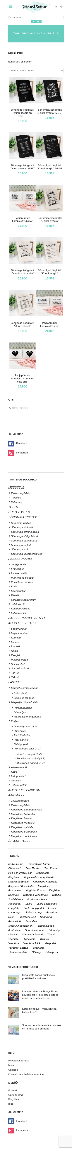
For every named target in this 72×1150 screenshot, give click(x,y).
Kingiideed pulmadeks (24, 831)
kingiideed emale (18, 881)
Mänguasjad (18, 776)
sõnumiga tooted (32, 934)
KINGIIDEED (16, 795)
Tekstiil (15, 677)
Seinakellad (18, 664)
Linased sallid (19, 573)
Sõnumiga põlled (21, 544)
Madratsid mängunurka (27, 716)
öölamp (36, 952)
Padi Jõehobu (22, 735)
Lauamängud (19, 628)
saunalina (31, 921)
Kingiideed (14, 1099)
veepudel (50, 943)
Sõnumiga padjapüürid (24, 540)
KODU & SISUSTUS (22, 623)
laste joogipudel (34, 908)
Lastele (15, 642)
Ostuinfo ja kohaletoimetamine (26, 1074)
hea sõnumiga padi (20, 872)
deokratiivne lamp (39, 863)
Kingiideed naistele (22, 827)
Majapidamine (19, 633)
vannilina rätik (31, 943)
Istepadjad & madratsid (24, 702)
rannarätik (14, 921)
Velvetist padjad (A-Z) (29, 754)
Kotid (14, 586)
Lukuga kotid (18, 612)
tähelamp (29, 938)
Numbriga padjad (21, 522)
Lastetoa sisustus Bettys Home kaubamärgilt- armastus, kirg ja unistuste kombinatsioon (40, 995)
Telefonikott (18, 604)
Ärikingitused (20, 841)
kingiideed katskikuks (21, 886)
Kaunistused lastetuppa (24, 687)
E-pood (12, 1090)
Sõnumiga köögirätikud (24, 536)
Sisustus (16, 780)
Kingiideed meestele (23, 822)
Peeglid (15, 655)
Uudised (13, 1069)
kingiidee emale (35, 890)
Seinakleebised (20, 668)
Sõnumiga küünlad (22, 527)
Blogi (11, 1103)
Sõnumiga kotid (20, 549)
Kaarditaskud (18, 590)
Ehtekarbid (17, 568)
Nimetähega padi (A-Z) (27, 748)
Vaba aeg (16, 501)
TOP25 (13, 507)
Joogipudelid (18, 564)
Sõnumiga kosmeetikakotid (26, 553)
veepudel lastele (18, 947)
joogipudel (42, 872)
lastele (52, 908)
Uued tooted (15, 1094)
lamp (28, 903)
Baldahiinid (20, 693)
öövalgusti (51, 952)
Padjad (15, 721)
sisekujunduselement (20, 925)
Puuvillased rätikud (22, 582)
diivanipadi (14, 868)
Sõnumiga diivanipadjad (25, 531)
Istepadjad (20, 712)
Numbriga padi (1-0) (25, 726)
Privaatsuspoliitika (18, 1060)
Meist (11, 1065)
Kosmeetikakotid (20, 608)
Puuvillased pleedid (22, 577)
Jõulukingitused (20, 800)
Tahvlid (15, 672)
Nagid (14, 650)
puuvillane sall (27, 916)
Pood (20, 53)
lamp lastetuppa (47, 903)
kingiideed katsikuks (45, 881)
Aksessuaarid (20, 558)
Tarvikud (16, 497)
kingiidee (13, 877)
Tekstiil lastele (19, 784)
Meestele (16, 487)
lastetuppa (14, 912)
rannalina (46, 916)
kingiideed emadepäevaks (38, 877)
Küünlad (16, 637)
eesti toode (32, 868)
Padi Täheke (21, 739)
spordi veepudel (34, 930)
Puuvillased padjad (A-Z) (31, 758)
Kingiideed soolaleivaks (24, 836)
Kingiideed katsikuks (23, 813)
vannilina (13, 943)
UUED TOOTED (19, 512)
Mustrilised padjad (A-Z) (31, 762)
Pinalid (15, 595)
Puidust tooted (19, 659)
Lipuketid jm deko (24, 697)
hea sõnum (51, 868)
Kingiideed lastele (21, 818)
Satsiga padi (21, 744)
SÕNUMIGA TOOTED (22, 517)
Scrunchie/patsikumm (23, 599)
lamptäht (13, 908)
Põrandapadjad (23, 707)
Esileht (12, 53)
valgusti (44, 938)
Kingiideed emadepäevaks (26, 809)
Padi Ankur (20, 730)
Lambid (15, 646)
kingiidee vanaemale (35, 894)
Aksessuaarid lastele (27, 618)
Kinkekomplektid (20, 493)
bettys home (15, 863)
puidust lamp (34, 912)
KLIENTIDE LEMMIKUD (24, 790)
